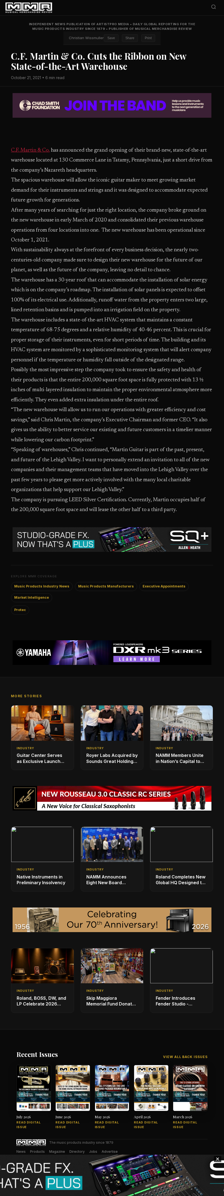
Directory (77, 1151)
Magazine (57, 1151)
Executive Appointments (164, 586)
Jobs (93, 1151)
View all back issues (185, 1057)
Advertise (110, 1151)
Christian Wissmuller (86, 38)
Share (129, 38)
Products (37, 1151)
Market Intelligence (31, 597)
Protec (20, 610)
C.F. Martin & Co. (30, 150)
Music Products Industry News (41, 586)
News (21, 1151)
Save (111, 38)
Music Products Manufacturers (106, 586)
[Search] (214, 8)
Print (148, 38)
